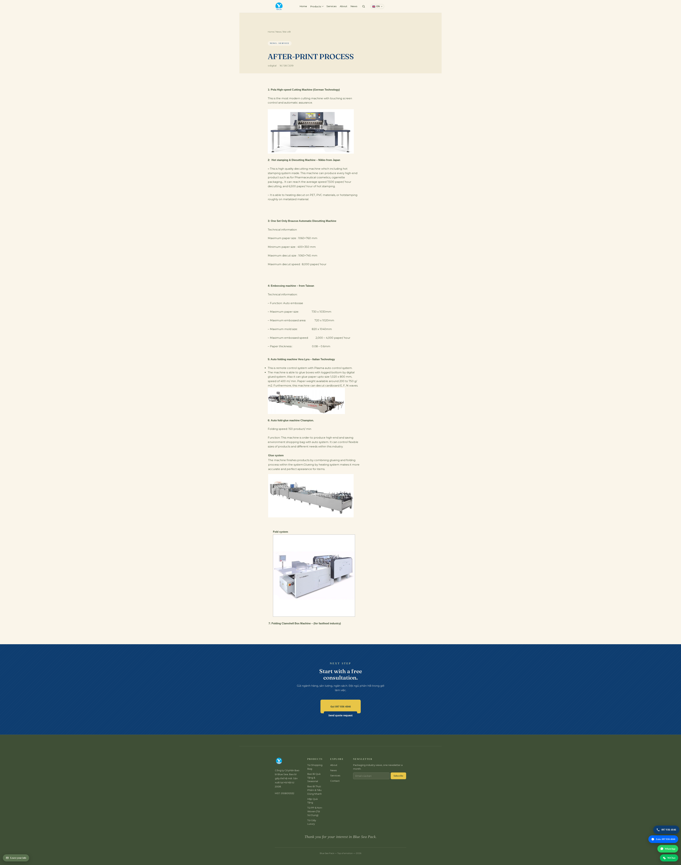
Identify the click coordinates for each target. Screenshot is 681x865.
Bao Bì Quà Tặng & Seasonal (313, 777)
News (353, 6)
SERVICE (284, 43)
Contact (393, 6)
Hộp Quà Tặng (312, 801)
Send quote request (340, 715)
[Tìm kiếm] (364, 6)
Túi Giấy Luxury (311, 822)
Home (303, 6)
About (343, 6)
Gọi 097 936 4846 (340, 706)
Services (331, 6)
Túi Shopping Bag (314, 767)
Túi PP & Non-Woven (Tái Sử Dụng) (315, 811)
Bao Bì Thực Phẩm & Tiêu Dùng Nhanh (314, 790)
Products (315, 6)
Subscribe (398, 775)
